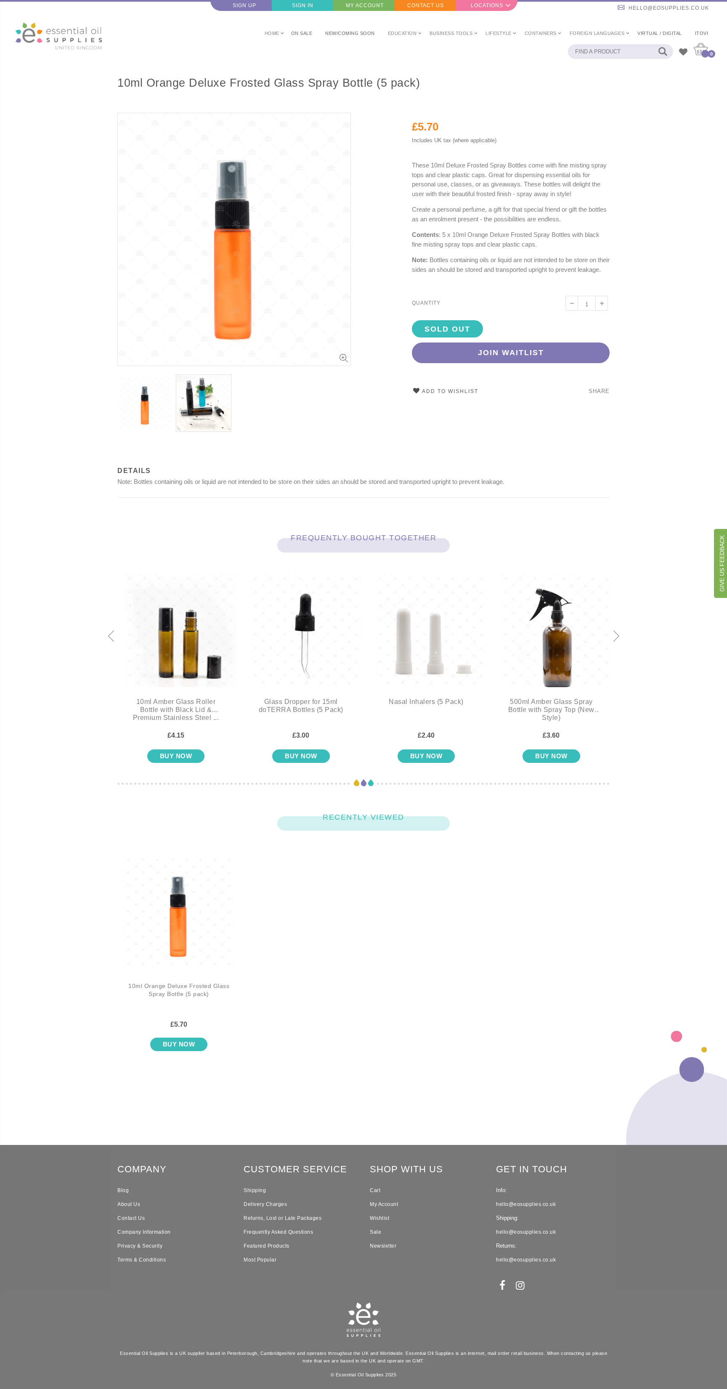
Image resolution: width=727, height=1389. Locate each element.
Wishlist (379, 1218)
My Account (365, 5)
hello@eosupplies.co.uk (669, 8)
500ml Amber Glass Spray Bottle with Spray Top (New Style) (551, 709)
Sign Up (244, 5)
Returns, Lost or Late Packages (282, 1218)
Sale (375, 1232)
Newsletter (383, 1246)
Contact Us (425, 5)
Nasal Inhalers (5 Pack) (426, 701)
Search (662, 51)
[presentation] (111, 636)
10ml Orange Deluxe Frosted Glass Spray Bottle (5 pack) (268, 83)
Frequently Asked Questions (278, 1232)
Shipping (255, 1190)
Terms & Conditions (141, 1260)
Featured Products (266, 1246)
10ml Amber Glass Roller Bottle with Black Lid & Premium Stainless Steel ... (176, 709)
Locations (487, 5)
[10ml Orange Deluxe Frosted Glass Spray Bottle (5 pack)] (179, 918)
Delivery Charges (265, 1204)
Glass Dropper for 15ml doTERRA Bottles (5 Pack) (301, 705)
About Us (128, 1204)
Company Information (144, 1232)
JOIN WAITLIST (511, 352)
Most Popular (260, 1260)
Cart (375, 1190)
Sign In (302, 5)
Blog (123, 1190)
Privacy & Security (139, 1246)
